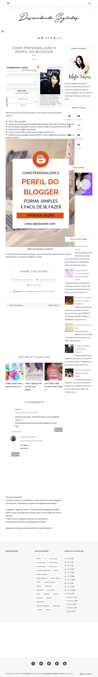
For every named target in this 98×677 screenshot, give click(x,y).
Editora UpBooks (41, 574)
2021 (69, 566)
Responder (58, 429)
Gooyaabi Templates (50, 673)
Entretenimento (41, 578)
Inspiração (48, 586)
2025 (69, 558)
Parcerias (46, 594)
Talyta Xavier (27, 437)
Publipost (56, 594)
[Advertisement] (34, 327)
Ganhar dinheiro (49, 582)
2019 (69, 573)
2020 (69, 569)
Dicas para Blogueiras (28, 291)
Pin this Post (35, 285)
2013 (69, 590)
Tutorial (51, 291)
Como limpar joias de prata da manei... (33, 387)
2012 (69, 594)
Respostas (17, 431)
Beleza (38, 558)
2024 (69, 562)
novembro (70, 601)
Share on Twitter (47, 280)
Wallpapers (56, 605)
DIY (45, 558)
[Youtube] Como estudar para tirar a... (53, 387)
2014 (69, 587)
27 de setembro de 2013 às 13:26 (31, 441)
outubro (70, 604)
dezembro (70, 597)
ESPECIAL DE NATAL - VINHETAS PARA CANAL (83, 373)
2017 (69, 580)
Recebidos (39, 598)
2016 (69, 583)
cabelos (48, 609)
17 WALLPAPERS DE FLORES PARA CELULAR (82, 349)
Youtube (79, 119)
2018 (69, 576)
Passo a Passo (42, 291)
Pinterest (79, 129)
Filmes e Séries (55, 578)
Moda (38, 594)
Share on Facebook (23, 280)
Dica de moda (53, 566)
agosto (69, 611)
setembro (70, 608)
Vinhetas (79, 148)
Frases (38, 582)
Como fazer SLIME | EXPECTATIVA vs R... (14, 385)
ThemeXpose (26, 673)
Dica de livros (40, 566)
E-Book (56, 570)
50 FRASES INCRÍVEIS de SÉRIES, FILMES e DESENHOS (83, 301)
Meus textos (51, 590)
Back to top (85, 674)
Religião (49, 598)
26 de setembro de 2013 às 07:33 (26, 412)
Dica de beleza (41, 562)
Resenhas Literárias (42, 605)
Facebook (69, 148)
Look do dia (40, 590)
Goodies (38, 586)
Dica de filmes (53, 562)
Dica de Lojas (53, 558)
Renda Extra (40, 602)
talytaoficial (69, 119)
